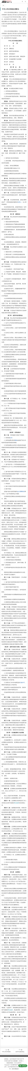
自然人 (19, 202)
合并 (11, 437)
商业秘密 (16, 803)
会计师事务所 (21, 491)
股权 (16, 440)
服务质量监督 (15, 1068)
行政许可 (22, 682)
